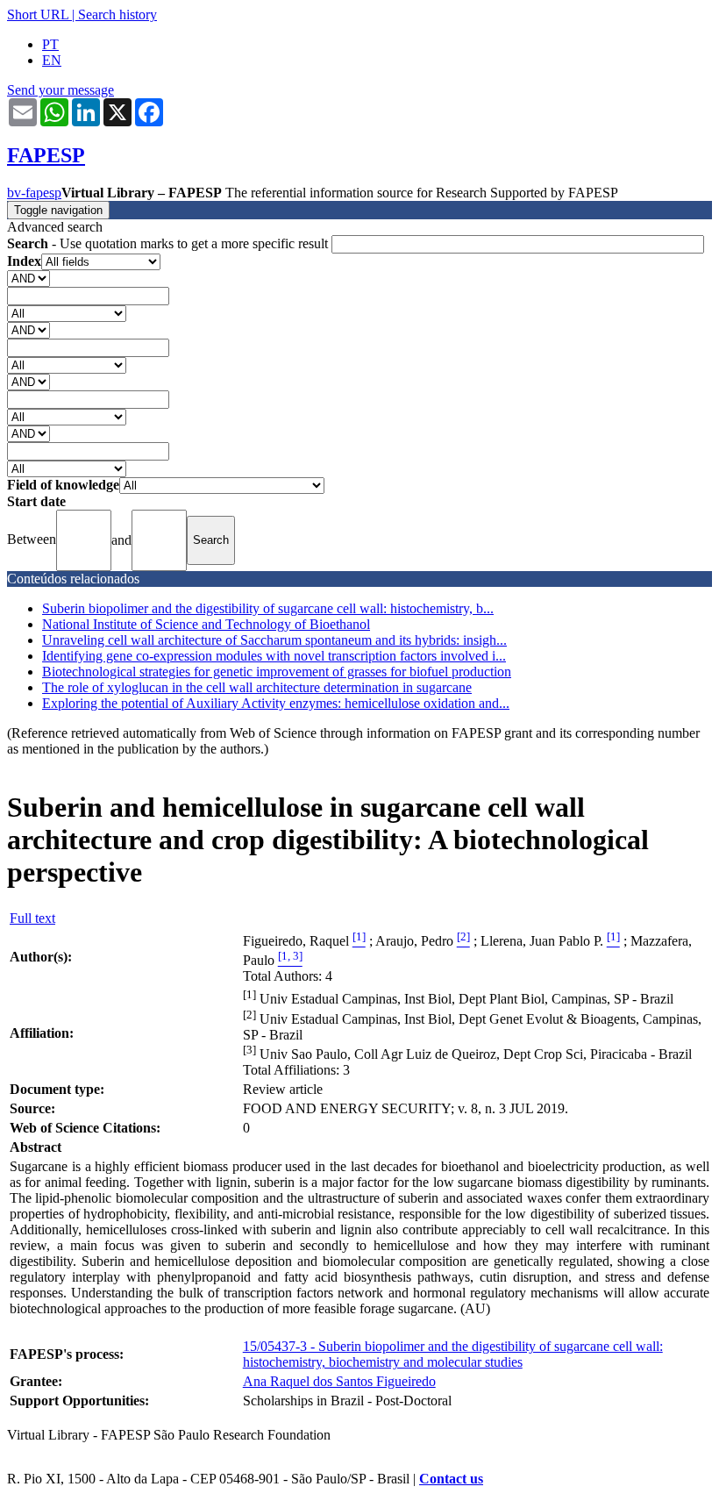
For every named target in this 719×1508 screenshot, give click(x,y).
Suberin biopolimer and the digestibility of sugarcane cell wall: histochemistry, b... (268, 608)
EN (51, 60)
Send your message (60, 89)
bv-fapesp (34, 192)
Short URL (37, 14)
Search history (117, 14)
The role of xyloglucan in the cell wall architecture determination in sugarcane (257, 687)
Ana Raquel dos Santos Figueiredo (339, 1381)
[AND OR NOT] (28, 277)
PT (50, 44)
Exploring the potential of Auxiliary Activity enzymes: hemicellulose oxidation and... (275, 703)
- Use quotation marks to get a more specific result (169, 243)
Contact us (451, 1478)
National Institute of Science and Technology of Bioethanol (206, 624)
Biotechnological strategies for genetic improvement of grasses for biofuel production (276, 671)
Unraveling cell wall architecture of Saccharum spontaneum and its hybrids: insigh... (274, 640)
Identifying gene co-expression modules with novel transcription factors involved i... (274, 655)
